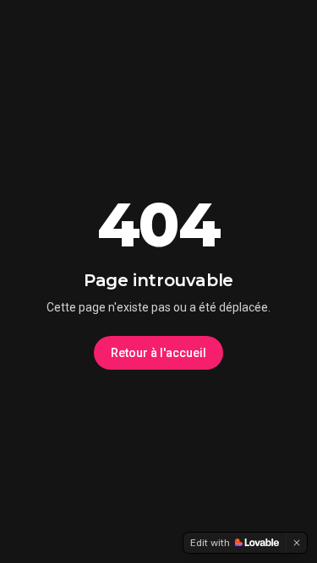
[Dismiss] (297, 543)
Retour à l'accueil (158, 353)
